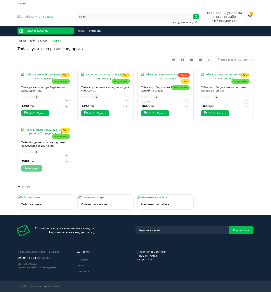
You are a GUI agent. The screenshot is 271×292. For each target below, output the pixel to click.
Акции (81, 31)
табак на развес (49, 251)
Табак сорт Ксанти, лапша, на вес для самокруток (105, 88)
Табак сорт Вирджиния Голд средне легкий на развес (164, 88)
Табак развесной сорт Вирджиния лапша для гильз (43, 88)
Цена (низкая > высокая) (234, 59)
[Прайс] (200, 59)
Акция (81, 265)
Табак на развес (31, 204)
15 (209, 59)
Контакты (95, 31)
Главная (22, 3)
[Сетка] (182, 59)
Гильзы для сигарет (94, 204)
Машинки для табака (155, 204)
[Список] (173, 59)
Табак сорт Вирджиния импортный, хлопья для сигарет (223, 88)
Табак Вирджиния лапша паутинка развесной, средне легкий (43, 144)
